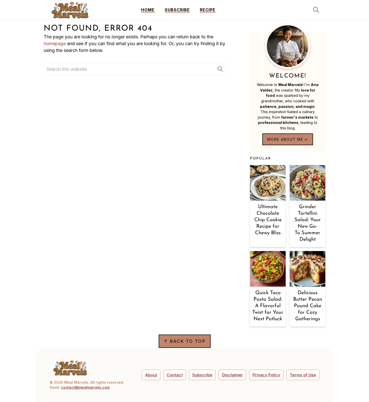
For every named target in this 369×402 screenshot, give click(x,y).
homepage (55, 43)
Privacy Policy (266, 374)
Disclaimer (232, 374)
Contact (175, 374)
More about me (285, 139)
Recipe (207, 10)
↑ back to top (185, 341)
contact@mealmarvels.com (85, 387)
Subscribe (177, 10)
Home (148, 10)
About (151, 374)
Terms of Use (303, 374)
